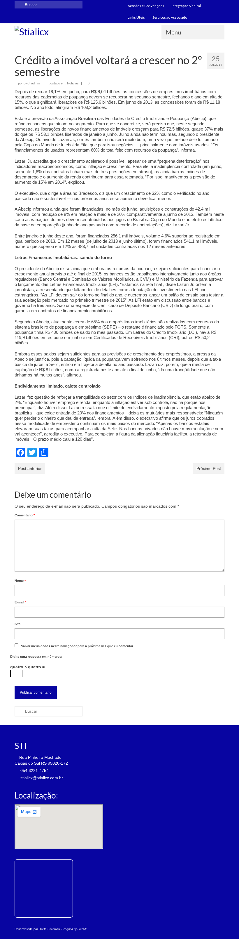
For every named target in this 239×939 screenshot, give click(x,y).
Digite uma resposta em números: (36, 656)
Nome (20, 580)
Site (17, 624)
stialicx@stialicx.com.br (41, 777)
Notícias (73, 83)
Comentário (25, 515)
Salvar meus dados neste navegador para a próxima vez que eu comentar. (77, 646)
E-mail (20, 602)
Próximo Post (208, 468)
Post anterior (30, 468)
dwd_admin (32, 83)
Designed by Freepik (74, 929)
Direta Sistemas (49, 929)
